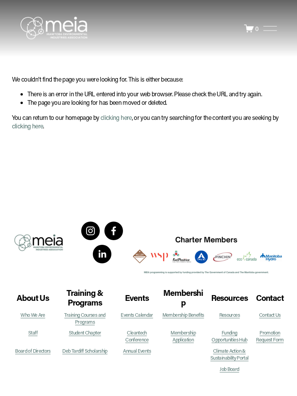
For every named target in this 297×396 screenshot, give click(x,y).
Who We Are (32, 315)
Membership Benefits (183, 315)
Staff (33, 332)
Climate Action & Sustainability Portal (229, 354)
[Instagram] (90, 231)
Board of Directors (32, 351)
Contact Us (270, 315)
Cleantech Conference (136, 336)
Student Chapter (85, 332)
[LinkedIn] (102, 254)
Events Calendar (137, 315)
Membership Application (183, 336)
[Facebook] (113, 231)
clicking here (116, 117)
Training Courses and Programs (84, 318)
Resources (229, 315)
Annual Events (137, 351)
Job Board (229, 369)
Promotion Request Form (269, 336)
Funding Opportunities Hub (229, 336)
